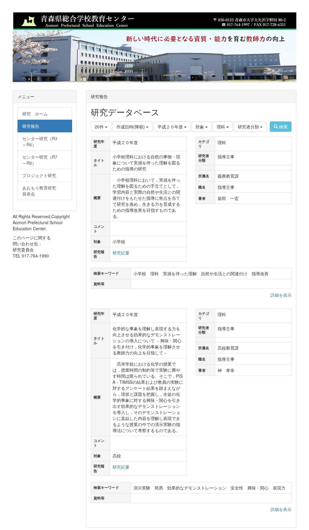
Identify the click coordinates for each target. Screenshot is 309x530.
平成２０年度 (171, 127)
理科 (221, 127)
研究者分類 (249, 127)
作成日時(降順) (131, 127)
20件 (100, 127)
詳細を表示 (280, 295)
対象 (200, 127)
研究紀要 (121, 253)
